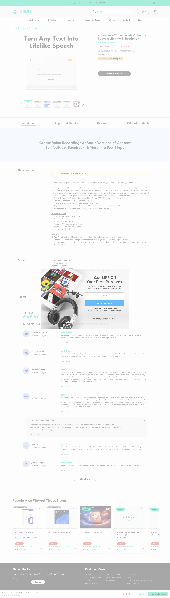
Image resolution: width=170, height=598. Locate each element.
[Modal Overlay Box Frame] (85, 299)
